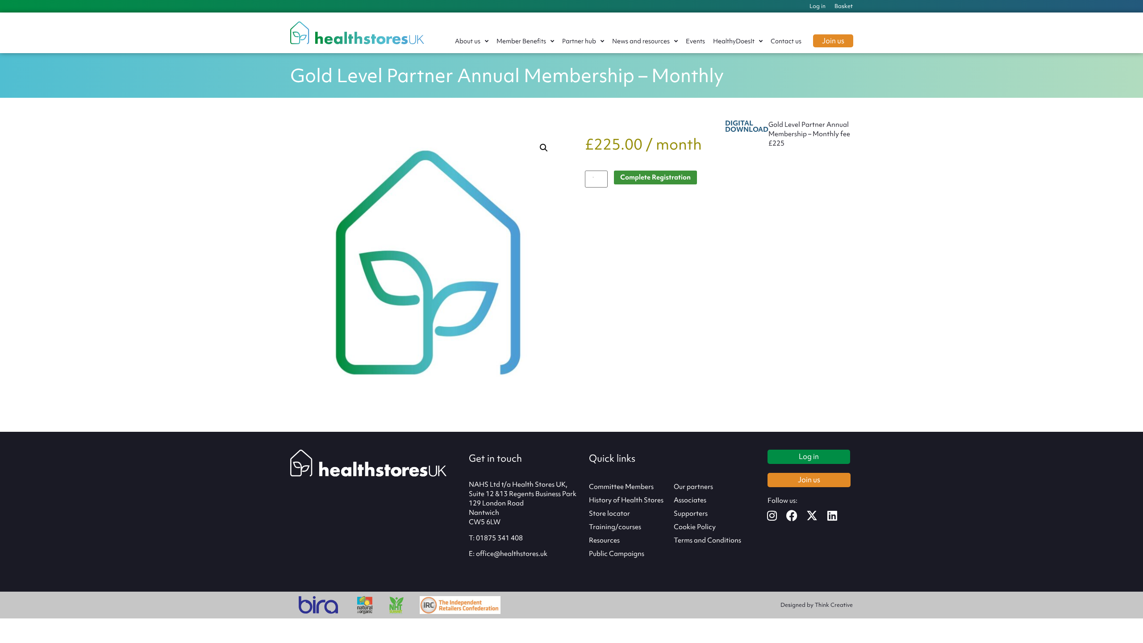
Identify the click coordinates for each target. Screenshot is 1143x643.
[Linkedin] (838, 515)
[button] (544, 148)
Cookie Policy (695, 526)
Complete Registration (655, 177)
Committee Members (621, 486)
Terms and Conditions (707, 540)
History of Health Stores (626, 500)
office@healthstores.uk (511, 553)
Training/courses (615, 526)
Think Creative (834, 605)
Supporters (691, 513)
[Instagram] (778, 515)
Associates (690, 500)
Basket (843, 6)
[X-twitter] (818, 515)
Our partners (693, 486)
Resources (604, 540)
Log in (817, 6)
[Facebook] (798, 515)
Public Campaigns (616, 553)
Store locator (609, 513)
